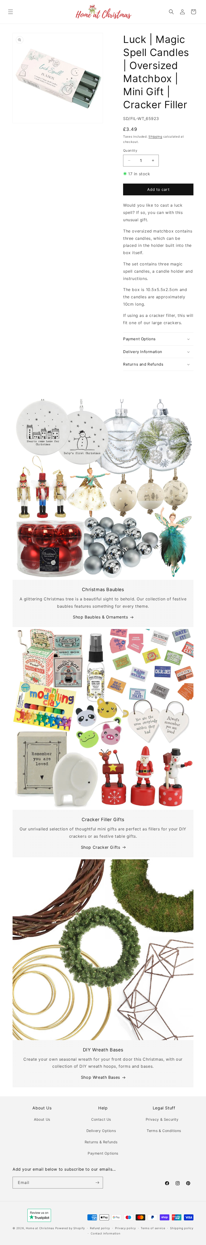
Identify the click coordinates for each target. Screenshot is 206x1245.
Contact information (105, 1233)
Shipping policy (181, 1228)
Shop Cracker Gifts (100, 847)
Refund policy (100, 1228)
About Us (42, 1119)
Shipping (155, 136)
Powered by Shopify (70, 1228)
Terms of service (153, 1228)
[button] (10, 11)
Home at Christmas (40, 1228)
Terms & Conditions (164, 1130)
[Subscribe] (97, 1183)
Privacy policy (125, 1228)
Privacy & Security (162, 1119)
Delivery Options (101, 1130)
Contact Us (101, 1119)
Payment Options (103, 1153)
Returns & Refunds (101, 1142)
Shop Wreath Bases (100, 1077)
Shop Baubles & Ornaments (100, 616)
